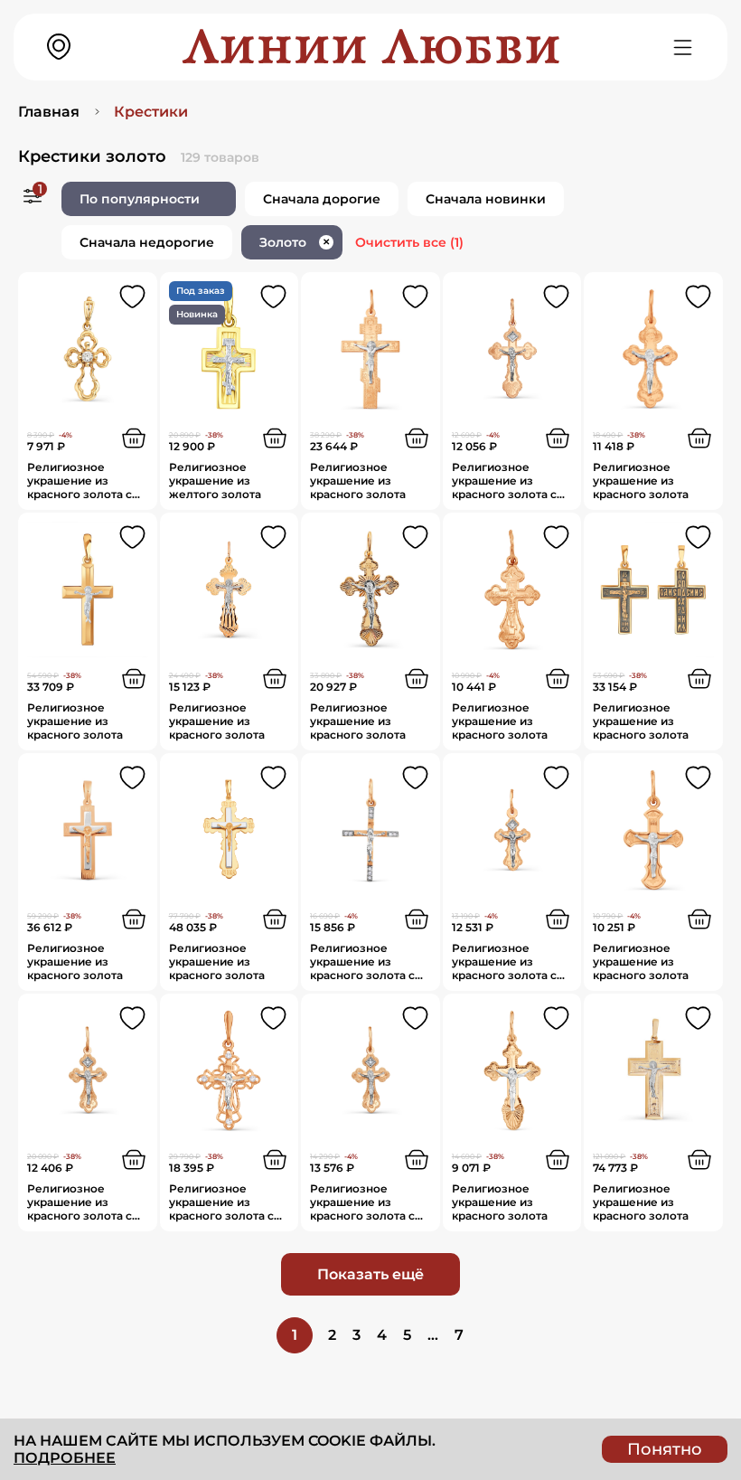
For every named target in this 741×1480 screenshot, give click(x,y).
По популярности (140, 199)
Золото (294, 242)
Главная (49, 111)
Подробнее (65, 1457)
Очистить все (409, 242)
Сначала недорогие (147, 242)
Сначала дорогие (321, 199)
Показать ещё (370, 1274)
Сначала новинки (486, 199)
